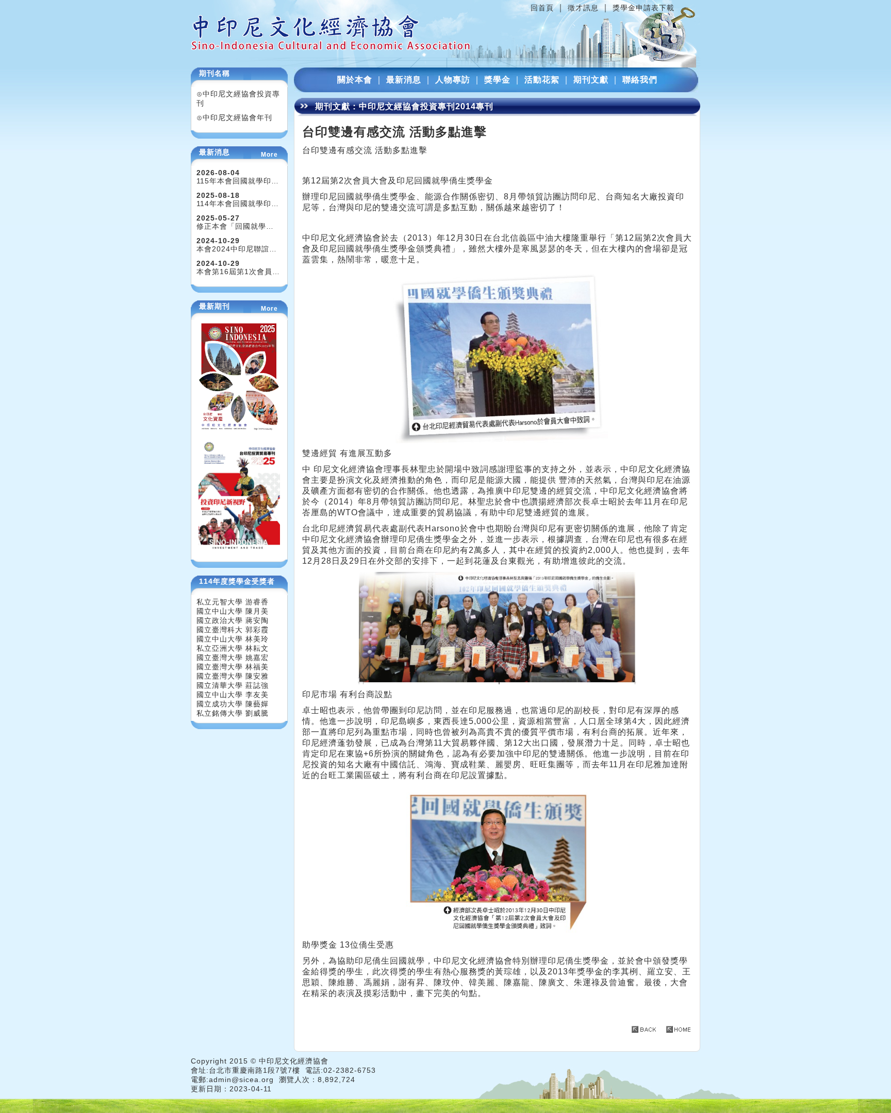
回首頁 (542, 8)
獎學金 (497, 79)
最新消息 (403, 79)
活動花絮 (541, 79)
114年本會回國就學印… (237, 203)
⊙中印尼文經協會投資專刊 (238, 98)
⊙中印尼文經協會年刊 (234, 117)
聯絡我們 (639, 79)
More (269, 154)
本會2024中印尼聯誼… (236, 249)
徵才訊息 (583, 8)
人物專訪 (452, 79)
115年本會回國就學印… (237, 181)
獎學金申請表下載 (643, 8)
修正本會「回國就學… (235, 226)
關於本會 (354, 79)
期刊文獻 (590, 79)
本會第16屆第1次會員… (238, 271)
